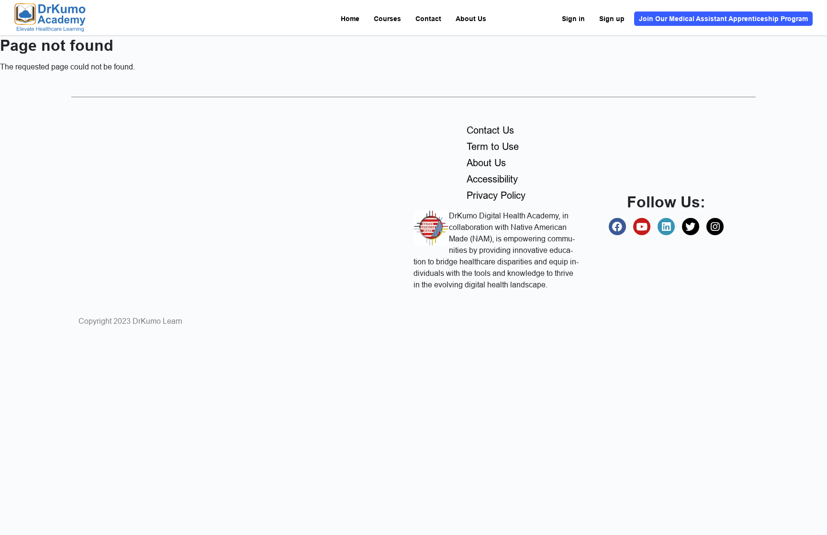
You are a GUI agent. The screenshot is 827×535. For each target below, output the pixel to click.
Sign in (573, 19)
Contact (428, 19)
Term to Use (493, 146)
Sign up (612, 19)
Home (350, 19)
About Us (471, 19)
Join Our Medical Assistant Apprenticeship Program (723, 19)
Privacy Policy (496, 195)
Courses (387, 19)
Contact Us (490, 130)
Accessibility (492, 179)
